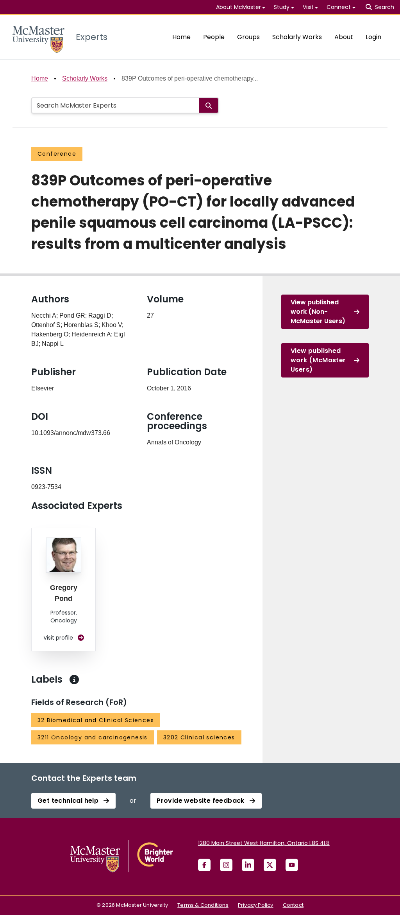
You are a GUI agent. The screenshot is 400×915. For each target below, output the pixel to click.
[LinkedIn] (248, 865)
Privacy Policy (255, 905)
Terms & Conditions (203, 905)
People (214, 36)
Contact (293, 905)
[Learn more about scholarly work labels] (74, 679)
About (343, 36)
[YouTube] (292, 865)
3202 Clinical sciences (199, 737)
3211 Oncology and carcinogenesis (93, 737)
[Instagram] (226, 865)
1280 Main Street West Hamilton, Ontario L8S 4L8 (264, 843)
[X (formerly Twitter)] (270, 865)
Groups (248, 36)
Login (373, 36)
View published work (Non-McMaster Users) (318, 311)
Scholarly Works (297, 36)
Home (181, 36)
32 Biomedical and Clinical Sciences (96, 720)
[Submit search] (208, 105)
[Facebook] (204, 865)
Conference (57, 154)
